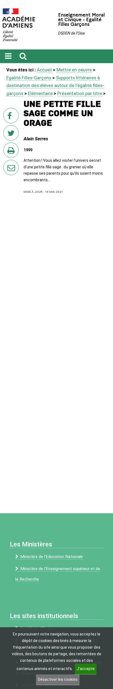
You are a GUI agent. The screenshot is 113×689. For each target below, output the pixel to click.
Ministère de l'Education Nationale (51, 556)
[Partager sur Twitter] (12, 134)
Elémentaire (40, 93)
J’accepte (86, 668)
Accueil (44, 69)
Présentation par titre (79, 93)
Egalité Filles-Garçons (28, 77)
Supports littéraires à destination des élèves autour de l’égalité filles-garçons (55, 85)
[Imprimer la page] (12, 152)
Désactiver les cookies (58, 679)
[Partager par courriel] (7, 164)
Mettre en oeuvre (74, 69)
